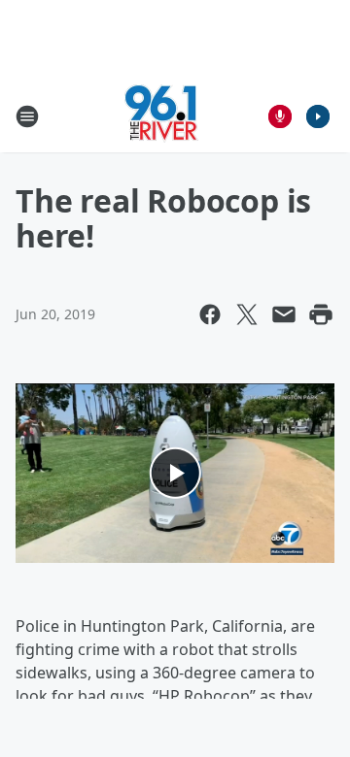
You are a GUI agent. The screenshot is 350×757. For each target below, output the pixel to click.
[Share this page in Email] (284, 314)
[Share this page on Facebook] (210, 314)
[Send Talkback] (280, 116)
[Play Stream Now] (318, 116)
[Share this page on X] (247, 314)
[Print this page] (320, 314)
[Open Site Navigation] (27, 116)
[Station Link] (161, 116)
